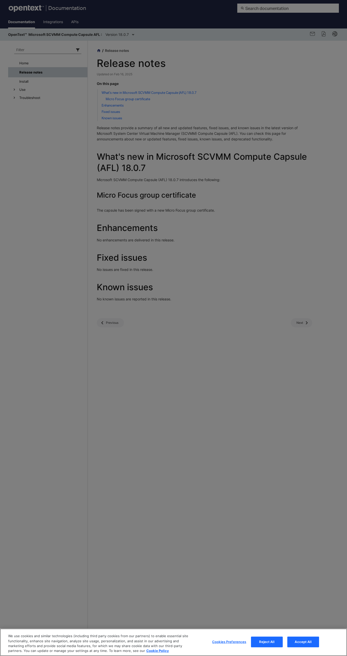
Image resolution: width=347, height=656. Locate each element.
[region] (173, 642)
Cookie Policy (157, 651)
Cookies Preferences (229, 642)
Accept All (303, 642)
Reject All (266, 642)
